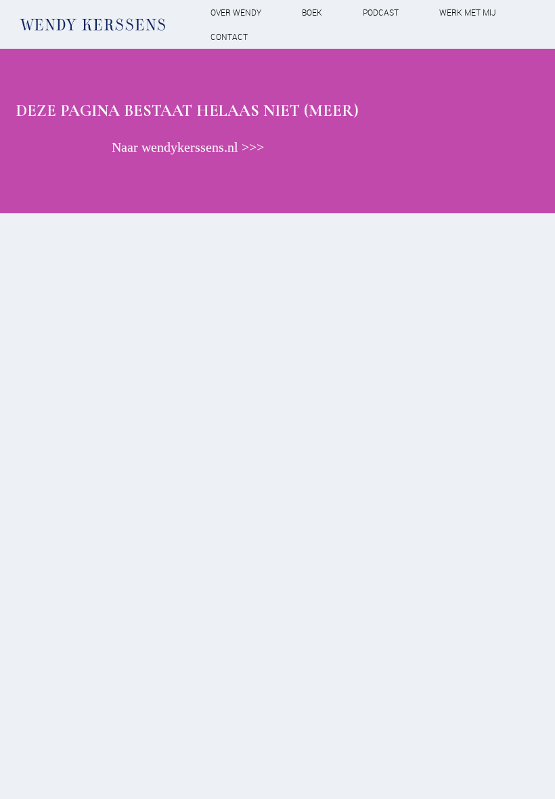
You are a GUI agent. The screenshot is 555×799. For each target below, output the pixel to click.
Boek (312, 12)
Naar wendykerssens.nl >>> (188, 146)
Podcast (381, 12)
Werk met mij (467, 12)
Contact (229, 36)
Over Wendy (235, 12)
